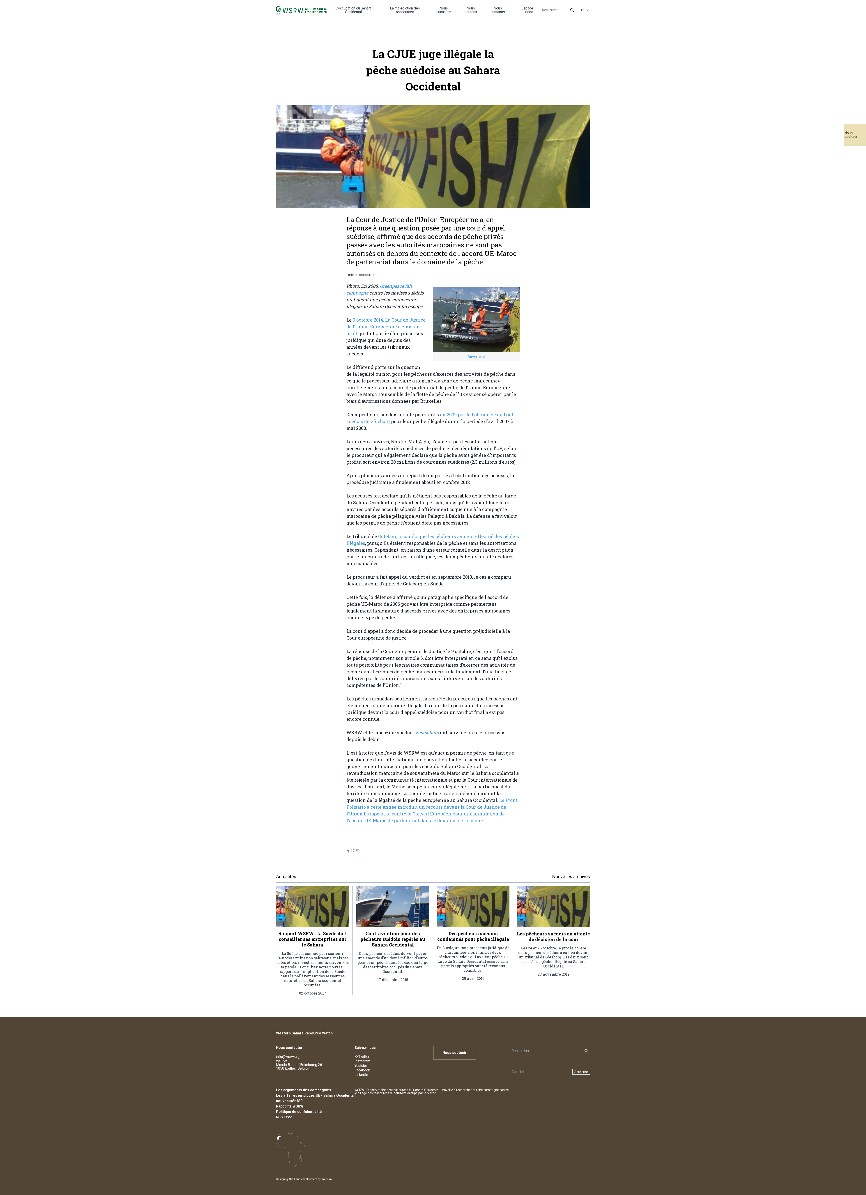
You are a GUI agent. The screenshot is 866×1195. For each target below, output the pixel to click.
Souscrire (581, 1072)
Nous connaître (443, 10)
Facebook (362, 1070)
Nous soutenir (850, 135)
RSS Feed (284, 1117)
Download (476, 356)
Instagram (362, 1061)
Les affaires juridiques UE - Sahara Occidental (315, 1095)
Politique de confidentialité (299, 1112)
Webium (327, 1179)
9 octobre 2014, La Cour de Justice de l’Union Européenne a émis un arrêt (386, 326)
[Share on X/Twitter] (353, 850)
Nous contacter (498, 10)
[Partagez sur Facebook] (348, 850)
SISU (292, 1179)
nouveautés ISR (289, 1101)
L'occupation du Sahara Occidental (353, 10)
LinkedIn (361, 1075)
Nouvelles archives (571, 876)
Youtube (361, 1066)
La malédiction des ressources (405, 10)
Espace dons (527, 10)
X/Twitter (362, 1057)
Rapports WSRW (289, 1106)
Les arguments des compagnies (303, 1090)
